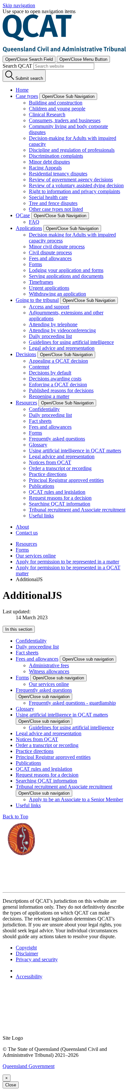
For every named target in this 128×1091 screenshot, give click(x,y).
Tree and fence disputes (53, 203)
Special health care (48, 197)
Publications (41, 486)
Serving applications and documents (66, 276)
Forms (35, 264)
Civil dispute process (50, 252)
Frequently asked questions (57, 439)
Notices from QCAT (50, 462)
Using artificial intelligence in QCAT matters (75, 450)
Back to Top (15, 816)
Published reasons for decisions (61, 390)
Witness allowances (49, 671)
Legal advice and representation (62, 348)
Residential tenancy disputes (58, 173)
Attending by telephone (53, 324)
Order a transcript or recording (60, 468)
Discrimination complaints (56, 156)
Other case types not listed (56, 209)
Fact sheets (40, 421)
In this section (18, 629)
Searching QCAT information (59, 504)
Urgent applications (49, 288)
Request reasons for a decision (60, 498)
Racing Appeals (45, 167)
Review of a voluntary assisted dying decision (76, 185)
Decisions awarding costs (55, 378)
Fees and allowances (50, 258)
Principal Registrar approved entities (66, 480)
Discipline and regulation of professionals (72, 150)
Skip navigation (19, 5)
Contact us (27, 532)
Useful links (41, 515)
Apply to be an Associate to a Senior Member (76, 799)
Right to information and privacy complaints (74, 191)
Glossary (38, 444)
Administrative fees (49, 665)
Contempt (39, 367)
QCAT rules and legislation (57, 492)
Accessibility (29, 976)
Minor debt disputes (49, 162)
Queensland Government (28, 1066)
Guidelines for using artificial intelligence (71, 342)
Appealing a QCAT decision (58, 361)
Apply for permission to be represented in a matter (67, 561)
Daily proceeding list (50, 336)
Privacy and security (37, 959)
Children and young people (57, 108)
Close (10, 1084)
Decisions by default (50, 372)
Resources (26, 544)
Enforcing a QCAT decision (58, 384)
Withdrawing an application (57, 294)
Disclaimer (27, 953)
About (22, 527)
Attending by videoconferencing (62, 330)
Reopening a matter (49, 396)
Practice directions (48, 474)
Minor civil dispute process (57, 246)
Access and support (49, 306)
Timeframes (41, 282)
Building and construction (55, 102)
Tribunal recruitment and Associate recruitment (77, 509)
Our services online (36, 555)
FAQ (34, 222)
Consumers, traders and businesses (64, 120)
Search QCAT (17, 66)
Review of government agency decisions (71, 179)
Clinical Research (47, 114)
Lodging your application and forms (66, 270)
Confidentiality (44, 409)
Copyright (26, 947)
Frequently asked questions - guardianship (72, 703)
